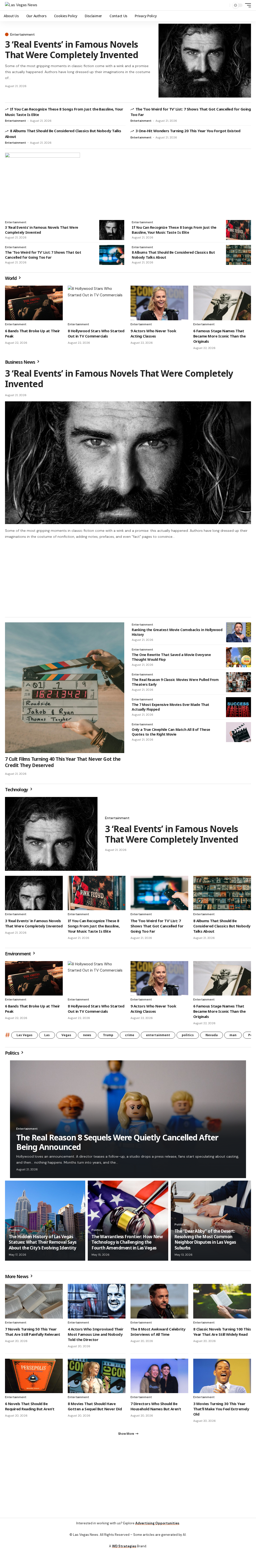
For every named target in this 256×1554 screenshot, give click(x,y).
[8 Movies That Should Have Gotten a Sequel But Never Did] (97, 1378)
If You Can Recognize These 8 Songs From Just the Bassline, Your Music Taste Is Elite (174, 230)
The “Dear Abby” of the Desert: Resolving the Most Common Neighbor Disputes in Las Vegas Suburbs (205, 1241)
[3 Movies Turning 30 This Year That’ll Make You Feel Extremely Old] (222, 1378)
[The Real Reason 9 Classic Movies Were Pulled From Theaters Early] (238, 684)
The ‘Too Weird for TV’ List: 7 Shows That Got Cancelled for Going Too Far (43, 255)
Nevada (212, 1037)
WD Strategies (124, 1551)
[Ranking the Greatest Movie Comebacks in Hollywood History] (238, 635)
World (11, 278)
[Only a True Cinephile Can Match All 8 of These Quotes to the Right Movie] (238, 734)
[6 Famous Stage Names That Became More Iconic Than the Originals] (222, 303)
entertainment (158, 1037)
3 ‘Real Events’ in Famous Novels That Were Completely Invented (71, 49)
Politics (12, 1055)
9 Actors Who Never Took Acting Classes (153, 333)
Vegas (66, 1037)
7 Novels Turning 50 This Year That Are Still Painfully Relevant (32, 1334)
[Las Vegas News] (21, 5)
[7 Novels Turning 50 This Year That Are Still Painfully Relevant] (34, 1303)
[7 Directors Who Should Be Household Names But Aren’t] (159, 1378)
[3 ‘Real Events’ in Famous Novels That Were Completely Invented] (204, 61)
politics (188, 1037)
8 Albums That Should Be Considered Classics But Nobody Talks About (221, 928)
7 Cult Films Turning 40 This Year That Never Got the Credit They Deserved (62, 764)
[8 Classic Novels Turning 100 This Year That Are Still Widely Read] (222, 1303)
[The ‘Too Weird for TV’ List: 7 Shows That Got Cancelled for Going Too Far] (111, 255)
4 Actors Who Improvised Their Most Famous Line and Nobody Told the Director (95, 1336)
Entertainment (22, 34)
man (233, 1037)
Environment (18, 956)
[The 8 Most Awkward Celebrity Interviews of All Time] (159, 1303)
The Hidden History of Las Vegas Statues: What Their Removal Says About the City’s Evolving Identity (42, 1244)
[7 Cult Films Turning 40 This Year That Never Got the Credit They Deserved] (64, 690)
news (87, 1037)
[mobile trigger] (246, 5)
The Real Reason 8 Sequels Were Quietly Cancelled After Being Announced (117, 1144)
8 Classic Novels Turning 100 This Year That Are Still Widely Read (222, 1334)
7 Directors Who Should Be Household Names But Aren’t (155, 1408)
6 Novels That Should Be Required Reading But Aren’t (29, 1408)
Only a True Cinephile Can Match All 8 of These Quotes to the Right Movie (171, 734)
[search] (224, 5)
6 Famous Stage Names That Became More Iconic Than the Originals (219, 336)
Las (47, 1037)
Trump (108, 1037)
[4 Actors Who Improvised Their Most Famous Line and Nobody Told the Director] (97, 1303)
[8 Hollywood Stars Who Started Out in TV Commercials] (97, 303)
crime (129, 1037)
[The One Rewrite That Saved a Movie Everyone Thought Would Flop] (238, 659)
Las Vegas (24, 1037)
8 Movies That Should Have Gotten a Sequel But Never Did (95, 1408)
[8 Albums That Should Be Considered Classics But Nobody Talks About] (238, 255)
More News (17, 1279)
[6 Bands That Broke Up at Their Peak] (34, 303)
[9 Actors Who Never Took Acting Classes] (159, 303)
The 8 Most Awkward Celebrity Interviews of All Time (158, 1334)
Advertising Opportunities (157, 1528)
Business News (20, 362)
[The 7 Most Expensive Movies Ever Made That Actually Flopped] (238, 709)
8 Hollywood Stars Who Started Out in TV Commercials (96, 333)
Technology (17, 792)
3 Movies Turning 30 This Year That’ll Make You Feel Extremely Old (221, 1411)
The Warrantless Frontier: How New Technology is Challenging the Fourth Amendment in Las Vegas (127, 1244)
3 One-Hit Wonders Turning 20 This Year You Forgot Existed (188, 130)
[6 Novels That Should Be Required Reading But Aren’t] (34, 1378)
